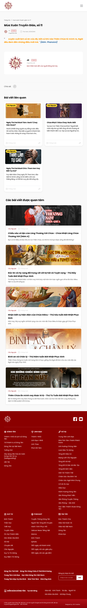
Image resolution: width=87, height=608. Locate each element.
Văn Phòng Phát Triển (66, 495)
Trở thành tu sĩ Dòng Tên (13, 442)
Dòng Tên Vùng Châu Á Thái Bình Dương (36, 571)
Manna (34, 534)
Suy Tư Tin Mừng (10, 553)
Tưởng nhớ (8, 450)
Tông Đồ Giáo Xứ (64, 454)
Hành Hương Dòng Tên (67, 492)
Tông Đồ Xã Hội (64, 461)
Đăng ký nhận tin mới (66, 573)
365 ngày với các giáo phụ (41, 549)
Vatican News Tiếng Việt (40, 530)
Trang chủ (7, 20)
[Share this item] (39, 143)
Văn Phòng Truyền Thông (68, 499)
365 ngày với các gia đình (41, 553)
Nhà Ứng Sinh (45, 579)
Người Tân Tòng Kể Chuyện (41, 523)
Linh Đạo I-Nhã (37, 440)
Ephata (34, 542)
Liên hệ (7, 462)
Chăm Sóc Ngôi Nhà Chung (69, 480)
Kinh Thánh (8, 519)
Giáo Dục (62, 488)
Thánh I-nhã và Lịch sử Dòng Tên (15, 438)
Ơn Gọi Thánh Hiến (11, 534)
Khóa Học (62, 534)
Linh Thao (35, 444)
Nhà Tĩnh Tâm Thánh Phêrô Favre (69, 441)
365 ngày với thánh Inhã (40, 545)
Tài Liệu (64, 590)
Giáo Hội (48, 590)
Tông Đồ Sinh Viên (65, 469)
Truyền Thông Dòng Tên (40, 519)
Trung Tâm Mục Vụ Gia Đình (15, 579)
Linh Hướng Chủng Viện (67, 446)
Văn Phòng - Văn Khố (66, 503)
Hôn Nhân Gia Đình (11, 538)
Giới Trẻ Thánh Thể (65, 473)
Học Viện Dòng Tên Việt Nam (33, 575)
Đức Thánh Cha (64, 519)
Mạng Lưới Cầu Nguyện (67, 458)
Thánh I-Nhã (36, 437)
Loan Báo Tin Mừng (65, 450)
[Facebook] (75, 419)
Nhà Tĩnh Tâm (33, 579)
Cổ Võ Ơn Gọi (63, 484)
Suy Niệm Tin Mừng (11, 557)
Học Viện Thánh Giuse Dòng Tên (69, 508)
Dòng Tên (8, 466)
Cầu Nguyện (9, 549)
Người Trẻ (72, 590)
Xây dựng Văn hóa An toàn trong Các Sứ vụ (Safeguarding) (14, 456)
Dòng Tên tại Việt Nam (13, 446)
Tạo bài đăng (32, 591)
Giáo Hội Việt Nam (65, 526)
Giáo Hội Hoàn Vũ (65, 523)
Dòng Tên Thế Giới (11, 571)
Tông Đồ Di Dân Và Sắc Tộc (69, 465)
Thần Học (8, 523)
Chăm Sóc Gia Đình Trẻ (67, 476)
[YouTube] (81, 419)
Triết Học (7, 526)
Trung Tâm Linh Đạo (66, 437)
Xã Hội (6, 542)
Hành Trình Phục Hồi (39, 526)
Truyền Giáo (9, 530)
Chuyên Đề (8, 545)
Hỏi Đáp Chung (65, 594)
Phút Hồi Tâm (36, 448)
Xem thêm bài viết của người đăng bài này (42, 66)
